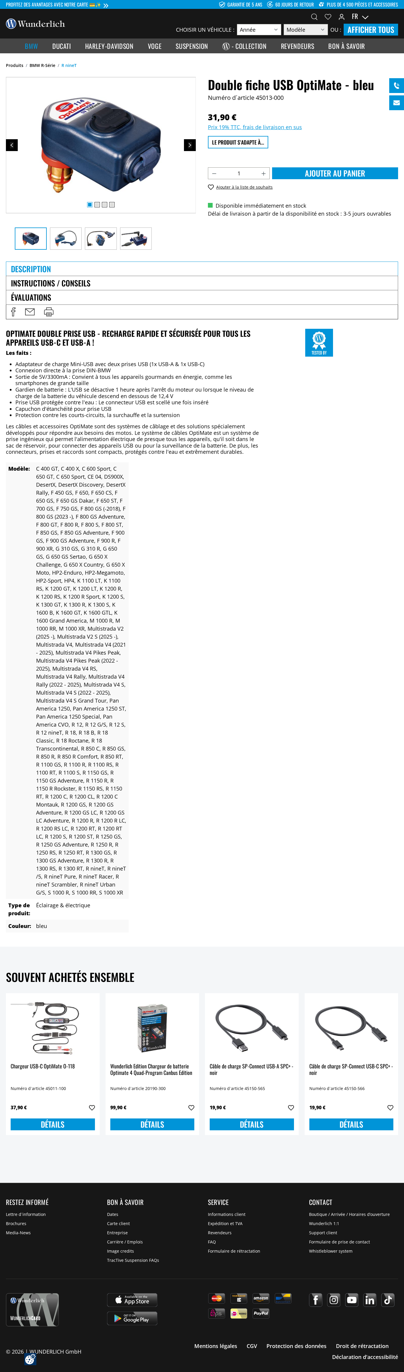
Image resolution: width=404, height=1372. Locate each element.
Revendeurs (220, 1232)
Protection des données (296, 1345)
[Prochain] (190, 145)
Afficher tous (371, 29)
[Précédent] (12, 145)
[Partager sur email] (30, 311)
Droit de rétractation (362, 1345)
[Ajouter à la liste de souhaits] (92, 1108)
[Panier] (394, 16)
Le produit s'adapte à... (238, 142)
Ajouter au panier (335, 173)
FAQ (212, 1242)
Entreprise (117, 1232)
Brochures (16, 1223)
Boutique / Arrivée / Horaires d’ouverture (349, 1214)
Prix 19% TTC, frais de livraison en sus (255, 127)
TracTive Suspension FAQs (133, 1260)
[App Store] (132, 1300)
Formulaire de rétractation (234, 1251)
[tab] (202, 269)
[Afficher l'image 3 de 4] (104, 204)
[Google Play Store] (132, 1318)
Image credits (120, 1251)
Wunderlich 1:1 (324, 1223)
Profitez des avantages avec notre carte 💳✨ (53, 4)
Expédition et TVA (225, 1223)
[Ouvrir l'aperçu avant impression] (49, 311)
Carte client (118, 1223)
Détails (52, 1124)
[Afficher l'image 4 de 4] (112, 204)
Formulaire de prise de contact (339, 1242)
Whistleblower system (331, 1251)
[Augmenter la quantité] (264, 173)
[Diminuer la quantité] (214, 173)
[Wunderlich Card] (32, 1309)
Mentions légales (215, 1345)
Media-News (18, 1232)
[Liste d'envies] (328, 16)
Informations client (226, 1214)
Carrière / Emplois (125, 1242)
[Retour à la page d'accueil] (35, 23)
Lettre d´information (26, 1214)
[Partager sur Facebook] (13, 311)
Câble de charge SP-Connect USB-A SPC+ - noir (251, 1069)
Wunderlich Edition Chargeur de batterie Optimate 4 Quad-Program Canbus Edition (151, 1069)
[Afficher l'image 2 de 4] (97, 204)
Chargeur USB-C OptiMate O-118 (43, 1066)
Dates (112, 1214)
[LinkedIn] (369, 1300)
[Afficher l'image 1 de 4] (90, 204)
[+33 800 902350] (396, 85)
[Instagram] (333, 1300)
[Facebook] (315, 1300)
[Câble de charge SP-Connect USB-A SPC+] (252, 1027)
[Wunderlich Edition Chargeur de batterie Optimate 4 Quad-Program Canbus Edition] (152, 1027)
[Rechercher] (314, 16)
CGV (252, 1345)
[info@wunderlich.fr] (396, 102)
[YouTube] (351, 1300)
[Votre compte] (341, 16)
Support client (323, 1232)
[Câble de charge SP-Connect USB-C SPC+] (351, 1027)
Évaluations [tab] (31, 297)
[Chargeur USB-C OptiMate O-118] (53, 1027)
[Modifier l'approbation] (30, 1359)
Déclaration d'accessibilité (365, 1356)
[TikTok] (388, 1300)
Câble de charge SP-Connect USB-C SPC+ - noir (351, 1069)
